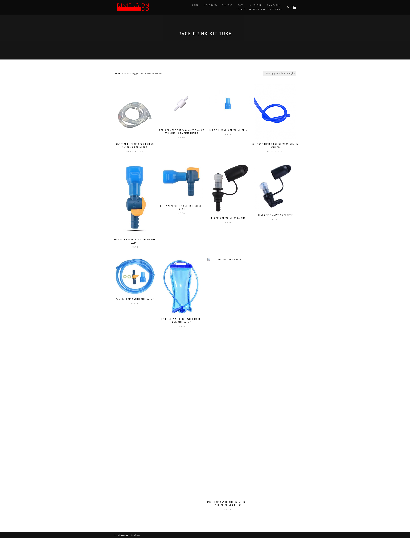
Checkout (255, 5)
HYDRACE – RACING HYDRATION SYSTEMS (258, 9)
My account (274, 5)
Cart (241, 5)
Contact (227, 5)
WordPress (135, 535)
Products (210, 5)
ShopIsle (117, 535)
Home (195, 5)
